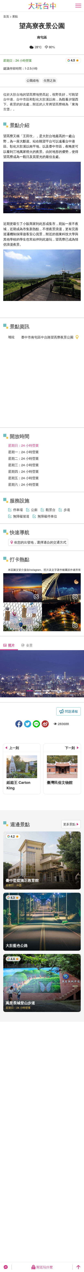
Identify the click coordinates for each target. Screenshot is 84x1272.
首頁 (6, 16)
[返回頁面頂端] (78, 1267)
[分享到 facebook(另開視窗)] (18, 723)
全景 (29, 645)
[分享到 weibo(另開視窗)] (45, 723)
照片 (11, 645)
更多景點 (69, 824)
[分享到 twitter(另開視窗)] (27, 723)
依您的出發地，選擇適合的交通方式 (40, 542)
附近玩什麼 (44, 1267)
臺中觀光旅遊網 (42, 5)
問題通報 (71, 711)
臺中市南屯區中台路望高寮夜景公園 (47, 337)
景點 (15, 16)
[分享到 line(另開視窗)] (36, 723)
